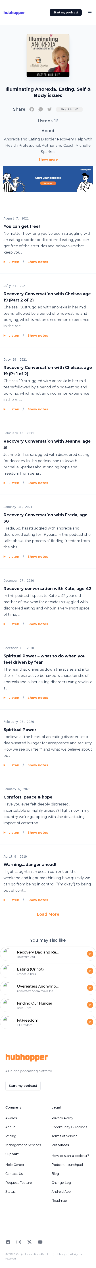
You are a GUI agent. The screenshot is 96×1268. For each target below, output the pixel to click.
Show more (48, 159)
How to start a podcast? (70, 1156)
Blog (55, 1174)
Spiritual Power (20, 729)
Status (10, 1192)
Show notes (37, 262)
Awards (11, 1118)
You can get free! (22, 226)
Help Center (14, 1165)
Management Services (23, 1145)
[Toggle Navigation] (89, 12)
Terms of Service (64, 1136)
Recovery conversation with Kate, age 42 (48, 588)
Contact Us (14, 1174)
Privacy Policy (62, 1118)
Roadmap (59, 1201)
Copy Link (66, 109)
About (10, 1127)
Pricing (10, 1136)
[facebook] (31, 109)
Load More (48, 914)
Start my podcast (65, 12)
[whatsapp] (40, 109)
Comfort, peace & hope (28, 797)
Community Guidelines (69, 1127)
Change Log (61, 1183)
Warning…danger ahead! (30, 864)
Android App (61, 1192)
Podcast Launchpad (67, 1165)
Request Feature (18, 1183)
